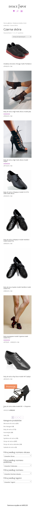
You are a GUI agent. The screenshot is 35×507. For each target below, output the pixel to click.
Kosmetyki (7, 432)
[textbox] (17, 456)
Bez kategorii (8, 426)
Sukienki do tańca (9, 447)
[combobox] (18, 455)
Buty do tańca (8, 429)
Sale (5, 435)
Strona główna (8, 23)
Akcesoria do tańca (10, 423)
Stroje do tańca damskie (11, 444)
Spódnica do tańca (9, 438)
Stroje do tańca (8, 441)
